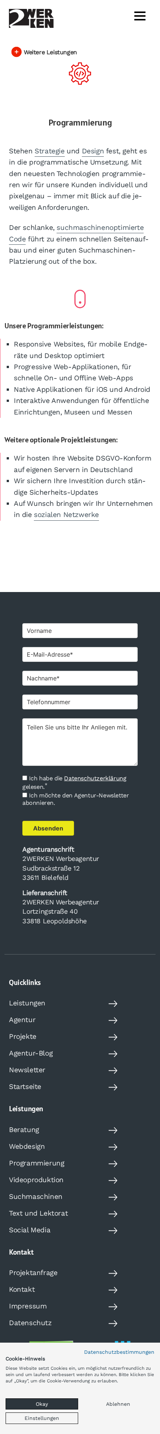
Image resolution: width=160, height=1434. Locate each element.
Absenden (48, 828)
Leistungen (27, 1003)
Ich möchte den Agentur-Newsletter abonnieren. (75, 799)
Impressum (28, 1306)
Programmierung (36, 1163)
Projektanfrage (33, 1272)
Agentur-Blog (30, 1053)
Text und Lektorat (38, 1213)
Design (93, 151)
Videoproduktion (36, 1180)
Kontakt (22, 1289)
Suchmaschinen (36, 1196)
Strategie (49, 151)
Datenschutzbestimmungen (119, 1352)
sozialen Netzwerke (66, 514)
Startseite (25, 1086)
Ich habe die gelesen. (74, 782)
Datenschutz (30, 1322)
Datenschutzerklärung (95, 778)
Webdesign (27, 1146)
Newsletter (27, 1070)
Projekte (22, 1036)
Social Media (29, 1230)
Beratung (24, 1129)
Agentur (22, 1019)
